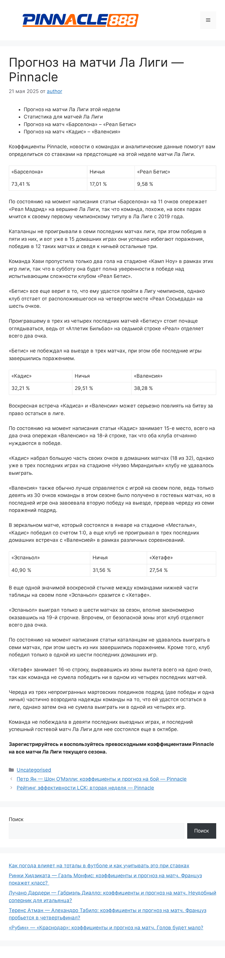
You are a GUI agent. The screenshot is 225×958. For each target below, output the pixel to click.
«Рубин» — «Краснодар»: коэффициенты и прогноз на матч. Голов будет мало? (106, 928)
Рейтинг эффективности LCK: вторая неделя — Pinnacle (85, 788)
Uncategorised (34, 770)
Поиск (16, 819)
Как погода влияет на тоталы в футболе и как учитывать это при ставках (99, 865)
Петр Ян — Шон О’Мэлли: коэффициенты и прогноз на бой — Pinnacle (102, 779)
